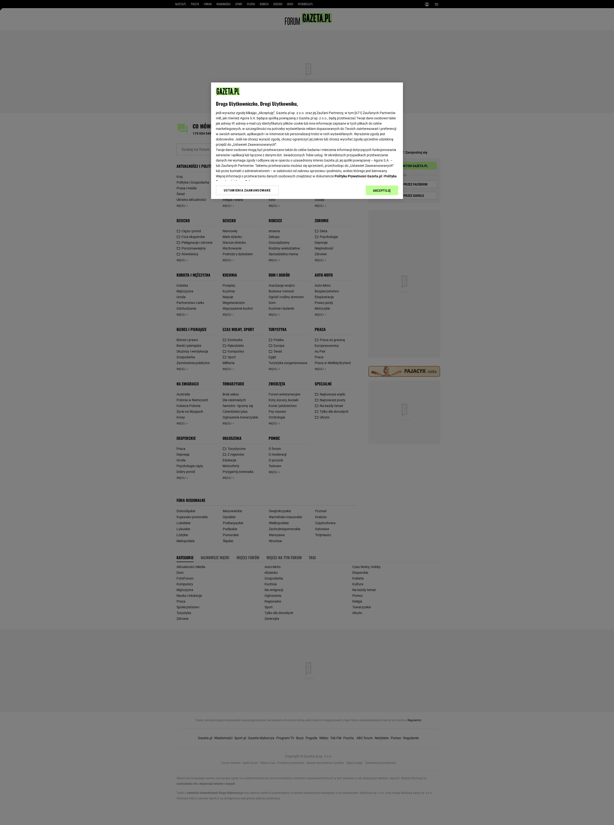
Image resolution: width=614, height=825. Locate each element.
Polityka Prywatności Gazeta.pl (358, 176)
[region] (307, 140)
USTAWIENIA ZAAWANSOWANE (247, 190)
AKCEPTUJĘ (382, 190)
